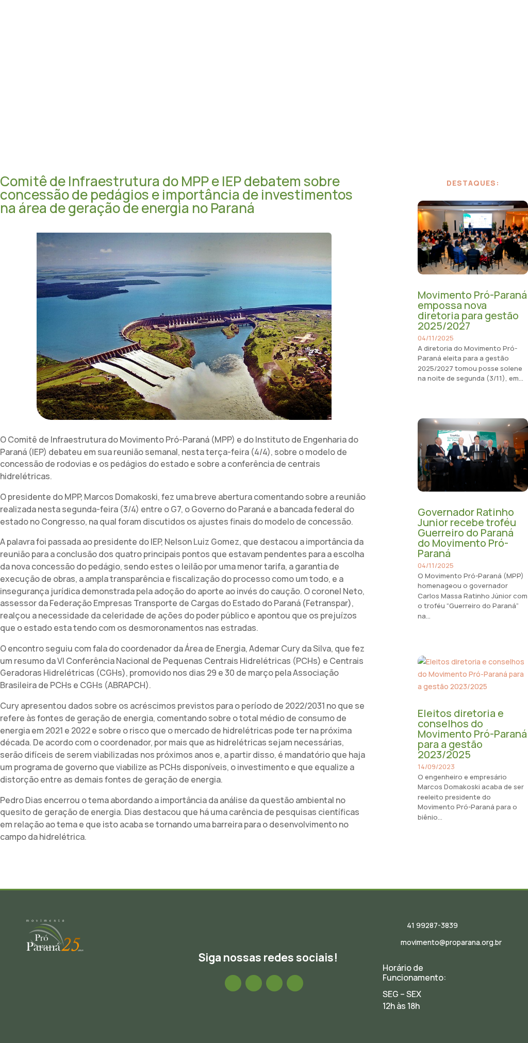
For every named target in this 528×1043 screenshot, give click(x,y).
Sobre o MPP (211, 28)
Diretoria (264, 28)
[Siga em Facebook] (233, 983)
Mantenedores (403, 64)
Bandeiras (456, 28)
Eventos (352, 28)
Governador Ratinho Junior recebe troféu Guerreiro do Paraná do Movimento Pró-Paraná (467, 532)
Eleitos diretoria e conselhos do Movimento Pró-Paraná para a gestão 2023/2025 (472, 733)
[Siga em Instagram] (253, 983)
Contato (459, 64)
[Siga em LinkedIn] (274, 983)
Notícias (309, 28)
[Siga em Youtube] (295, 983)
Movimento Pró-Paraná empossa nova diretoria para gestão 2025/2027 (472, 310)
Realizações (402, 28)
